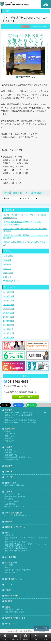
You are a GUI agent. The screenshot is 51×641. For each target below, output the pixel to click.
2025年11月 (8, 329)
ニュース (8, 584)
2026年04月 (8, 309)
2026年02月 (8, 317)
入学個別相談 (10, 504)
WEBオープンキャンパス (14, 506)
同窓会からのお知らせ (13, 609)
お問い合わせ (25, 397)
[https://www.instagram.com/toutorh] (13, 365)
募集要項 (8, 450)
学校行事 (7, 264)
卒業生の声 (9, 441)
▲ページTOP (42, 628)
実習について (10, 434)
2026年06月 (8, 300)
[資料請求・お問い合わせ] (37, 365)
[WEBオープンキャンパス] (37, 345)
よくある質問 (10, 557)
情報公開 (8, 522)
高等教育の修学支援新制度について (18, 457)
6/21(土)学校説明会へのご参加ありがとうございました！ (38, 192)
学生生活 (7, 260)
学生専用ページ (11, 563)
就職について (10, 436)
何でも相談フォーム (13, 579)
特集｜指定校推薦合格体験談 (16, 548)
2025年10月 (8, 333)
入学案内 (8, 447)
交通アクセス (10, 483)
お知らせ (7, 277)
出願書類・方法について (14, 452)
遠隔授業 (8, 567)
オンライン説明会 (12, 501)
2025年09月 (8, 337)
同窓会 (8, 607)
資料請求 (25, 639)
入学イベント (10, 492)
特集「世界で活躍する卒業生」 (17, 551)
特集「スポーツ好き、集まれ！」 (18, 542)
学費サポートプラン (12, 460)
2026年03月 (8, 313)
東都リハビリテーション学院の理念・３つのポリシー (25, 412)
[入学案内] (37, 355)
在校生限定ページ (12, 565)
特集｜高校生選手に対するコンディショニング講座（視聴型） (26, 538)
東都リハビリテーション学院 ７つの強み (20, 420)
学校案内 (8, 410)
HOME (46, 639)
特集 (7, 533)
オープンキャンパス (12, 494)
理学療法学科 (10, 429)
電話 (36, 639)
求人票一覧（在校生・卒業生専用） (18, 570)
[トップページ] (20, 4)
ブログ (8, 590)
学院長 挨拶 (9, 417)
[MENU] (46, 4)
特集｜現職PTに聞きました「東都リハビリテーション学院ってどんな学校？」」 (25, 545)
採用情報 (8, 601)
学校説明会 (9, 499)
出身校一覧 (9, 535)
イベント (7, 268)
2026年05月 (8, 304)
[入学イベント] (13, 345)
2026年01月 (8, 321)
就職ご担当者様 (11, 596)
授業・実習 (8, 273)
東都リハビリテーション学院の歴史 (18, 415)
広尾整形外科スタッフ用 (15, 618)
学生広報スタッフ (11, 281)
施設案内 (8, 466)
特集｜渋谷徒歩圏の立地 (14, 485)
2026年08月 (8, 292)
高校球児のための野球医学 (15, 496)
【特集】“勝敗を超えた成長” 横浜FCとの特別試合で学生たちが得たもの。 (14, 192)
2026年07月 (8, 296)
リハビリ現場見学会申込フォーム (18, 515)
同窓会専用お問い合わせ (14, 612)
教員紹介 (8, 431)
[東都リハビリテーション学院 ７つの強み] (13, 355)
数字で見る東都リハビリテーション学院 (20, 422)
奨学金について (11, 455)
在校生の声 (9, 438)
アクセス (5, 639)
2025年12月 (8, 325)
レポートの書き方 (12, 572)
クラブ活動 (8, 256)
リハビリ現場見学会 (13, 513)
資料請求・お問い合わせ (15, 527)
